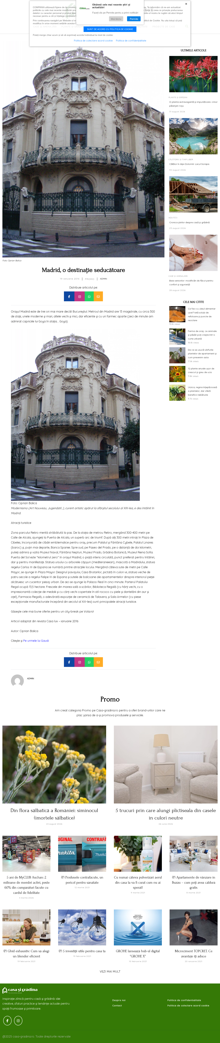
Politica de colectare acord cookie (188, 1005)
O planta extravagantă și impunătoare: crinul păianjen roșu (193, 103)
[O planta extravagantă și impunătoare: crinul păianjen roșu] (193, 74)
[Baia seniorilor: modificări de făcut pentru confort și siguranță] (193, 253)
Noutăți (173, 218)
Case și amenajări (178, 276)
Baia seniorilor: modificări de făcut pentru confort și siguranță (191, 282)
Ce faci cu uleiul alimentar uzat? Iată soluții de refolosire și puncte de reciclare (201, 314)
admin (103, 278)
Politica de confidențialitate (131, 40)
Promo (89, 279)
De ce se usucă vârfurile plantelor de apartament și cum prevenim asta (202, 353)
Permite (134, 18)
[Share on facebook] (69, 296)
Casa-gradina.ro (20, 990)
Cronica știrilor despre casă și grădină (189, 222)
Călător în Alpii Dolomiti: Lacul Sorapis (189, 164)
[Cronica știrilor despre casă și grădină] (193, 194)
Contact (117, 1005)
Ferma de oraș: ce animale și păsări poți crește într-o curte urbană (202, 335)
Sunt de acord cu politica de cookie (110, 29)
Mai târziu (116, 18)
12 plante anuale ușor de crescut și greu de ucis (201, 370)
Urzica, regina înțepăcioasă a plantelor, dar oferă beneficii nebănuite (202, 391)
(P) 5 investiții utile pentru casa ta (82, 951)
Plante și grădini (178, 97)
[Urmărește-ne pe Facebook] (7, 1020)
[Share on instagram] (79, 296)
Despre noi (119, 1000)
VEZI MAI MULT (110, 971)
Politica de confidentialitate (184, 1000)
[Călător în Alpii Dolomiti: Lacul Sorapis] (193, 136)
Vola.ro (88, 611)
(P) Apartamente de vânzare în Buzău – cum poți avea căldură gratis (193, 882)
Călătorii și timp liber (181, 159)
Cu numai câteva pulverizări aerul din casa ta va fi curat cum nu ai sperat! (138, 882)
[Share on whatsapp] (89, 296)
